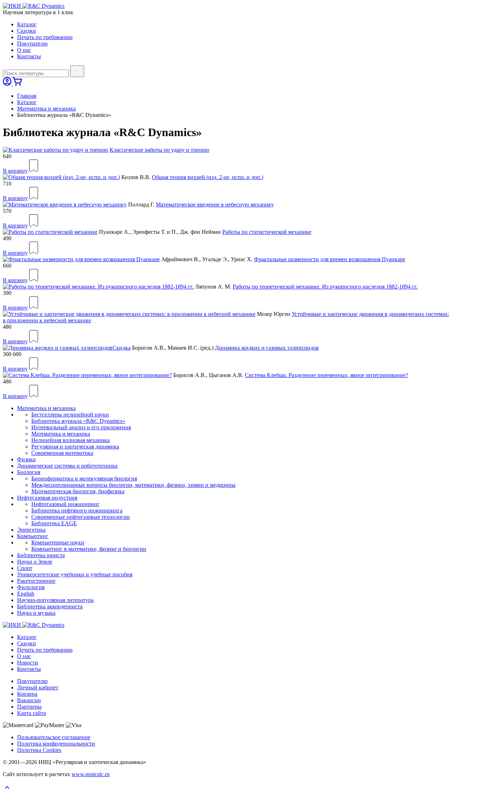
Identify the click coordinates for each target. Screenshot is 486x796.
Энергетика (31, 530)
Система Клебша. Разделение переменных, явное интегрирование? (326, 375)
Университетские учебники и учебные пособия (74, 574)
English (25, 594)
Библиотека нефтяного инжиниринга (76, 510)
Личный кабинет (37, 687)
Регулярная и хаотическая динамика (75, 446)
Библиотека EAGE (54, 523)
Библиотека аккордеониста (50, 606)
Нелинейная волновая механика (70, 440)
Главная (26, 96)
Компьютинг (32, 536)
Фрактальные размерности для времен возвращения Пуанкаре (329, 259)
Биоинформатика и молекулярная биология (84, 478)
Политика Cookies (39, 750)
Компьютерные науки (57, 542)
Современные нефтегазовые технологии (80, 517)
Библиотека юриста (41, 555)
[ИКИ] (12, 6)
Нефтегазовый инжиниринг (65, 504)
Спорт (24, 568)
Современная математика (62, 453)
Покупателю (32, 44)
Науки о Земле (34, 562)
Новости (27, 663)
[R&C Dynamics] (43, 6)
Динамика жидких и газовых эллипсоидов (267, 348)
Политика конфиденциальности (56, 744)
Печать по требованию (45, 37)
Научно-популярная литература (55, 600)
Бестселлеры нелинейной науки (70, 415)
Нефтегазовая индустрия (47, 498)
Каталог (27, 24)
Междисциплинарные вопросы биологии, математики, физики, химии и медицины (133, 485)
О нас (24, 50)
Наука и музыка (36, 613)
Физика (26, 459)
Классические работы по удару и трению (159, 150)
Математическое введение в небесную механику (215, 204)
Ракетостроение (36, 581)
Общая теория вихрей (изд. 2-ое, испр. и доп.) (207, 177)
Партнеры (29, 707)
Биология (28, 472)
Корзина (27, 694)
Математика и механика (46, 109)
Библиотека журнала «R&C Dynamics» (78, 421)
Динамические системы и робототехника (67, 466)
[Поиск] (77, 71)
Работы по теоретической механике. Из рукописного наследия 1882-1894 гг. (325, 287)
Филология (30, 587)
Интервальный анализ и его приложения (81, 427)
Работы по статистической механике (266, 232)
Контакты (29, 56)
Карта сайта (31, 713)
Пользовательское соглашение (53, 737)
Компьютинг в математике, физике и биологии (88, 549)
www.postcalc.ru (91, 774)
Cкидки (26, 31)
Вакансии (29, 700)
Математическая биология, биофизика (78, 491)
